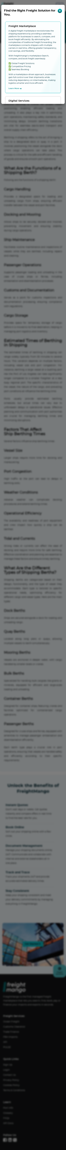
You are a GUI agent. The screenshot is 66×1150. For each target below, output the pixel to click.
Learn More (15, 89)
